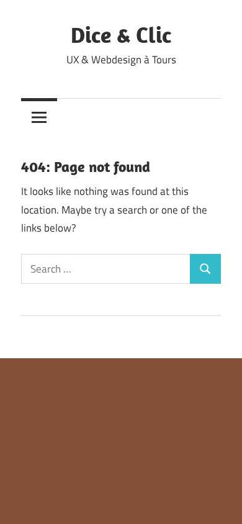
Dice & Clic (121, 34)
